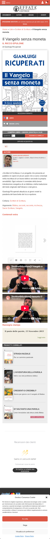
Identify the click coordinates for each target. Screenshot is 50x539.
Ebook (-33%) (14, 124)
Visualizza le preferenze (25, 532)
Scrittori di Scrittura (23, 29)
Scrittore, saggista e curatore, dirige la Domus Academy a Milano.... (29, 158)
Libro (11, 118)
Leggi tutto (41, 337)
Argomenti (6, 15)
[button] (46, 497)
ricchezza (38, 205)
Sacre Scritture (8, 208)
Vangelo (19, 208)
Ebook (31, 15)
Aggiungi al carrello (36, 135)
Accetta (25, 519)
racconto (29, 205)
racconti (22, 205)
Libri (11, 29)
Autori (19, 15)
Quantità (7, 135)
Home (4, 29)
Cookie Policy (19, 536)
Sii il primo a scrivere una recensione (25, 470)
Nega (25, 525)
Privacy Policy (29, 536)
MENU (8, 3)
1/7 (11, 260)
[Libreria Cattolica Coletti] (6, 146)
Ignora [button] (25, 24)
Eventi (43, 15)
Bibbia (15, 205)
